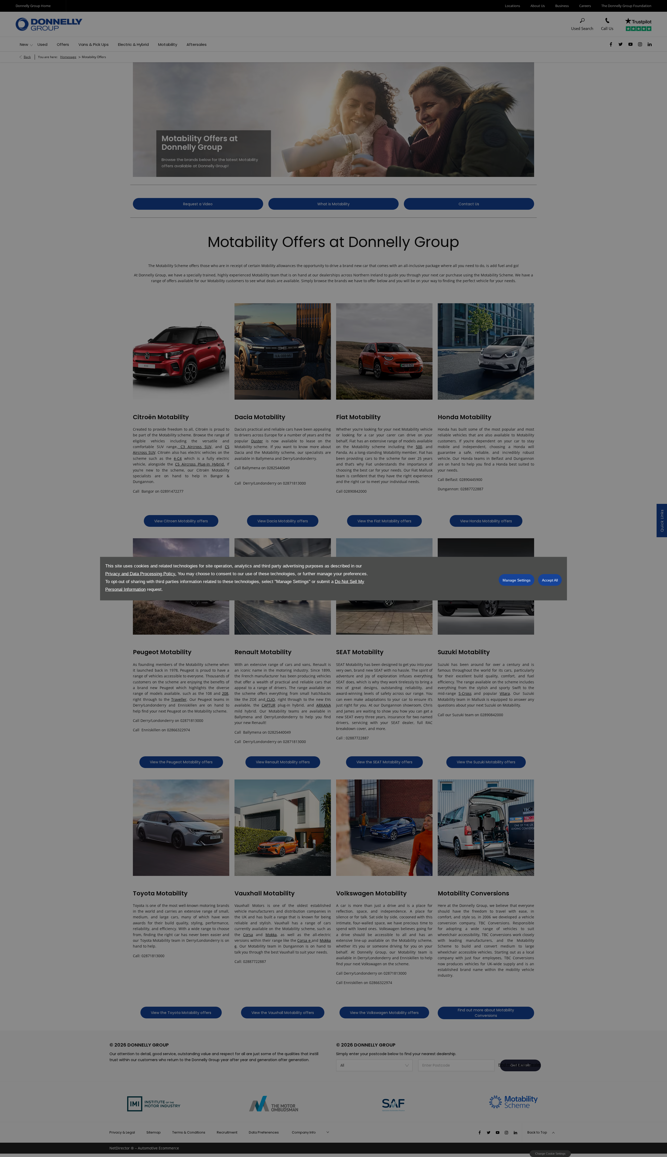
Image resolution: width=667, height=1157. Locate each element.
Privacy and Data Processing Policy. (140, 573)
